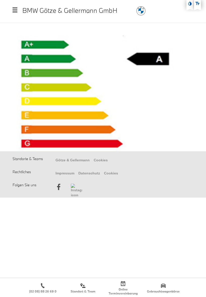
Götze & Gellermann (73, 160)
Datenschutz (89, 173)
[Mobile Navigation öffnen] (15, 10)
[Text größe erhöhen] (197, 3)
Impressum (65, 173)
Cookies (101, 160)
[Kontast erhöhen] (189, 3)
